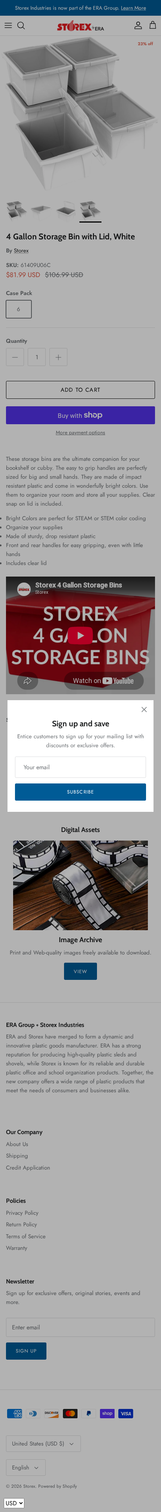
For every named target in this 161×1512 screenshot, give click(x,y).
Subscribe (80, 791)
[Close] (144, 709)
